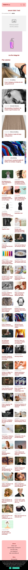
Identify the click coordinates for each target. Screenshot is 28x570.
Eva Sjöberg (12, 79)
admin (13, 13)
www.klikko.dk (15, 553)
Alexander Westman (14, 106)
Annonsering (14, 559)
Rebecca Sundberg (14, 131)
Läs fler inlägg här (14, 55)
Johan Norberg (13, 158)
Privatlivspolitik (16, 568)
